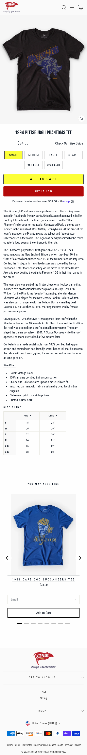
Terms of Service (73, 745)
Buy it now (43, 191)
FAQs (43, 691)
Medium (33, 155)
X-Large (73, 155)
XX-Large (33, 165)
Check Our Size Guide (69, 143)
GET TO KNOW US (42, 677)
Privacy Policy (13, 745)
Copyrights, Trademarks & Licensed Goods (42, 745)
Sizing (43, 698)
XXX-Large (53, 165)
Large (53, 155)
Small (13, 155)
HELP (42, 710)
